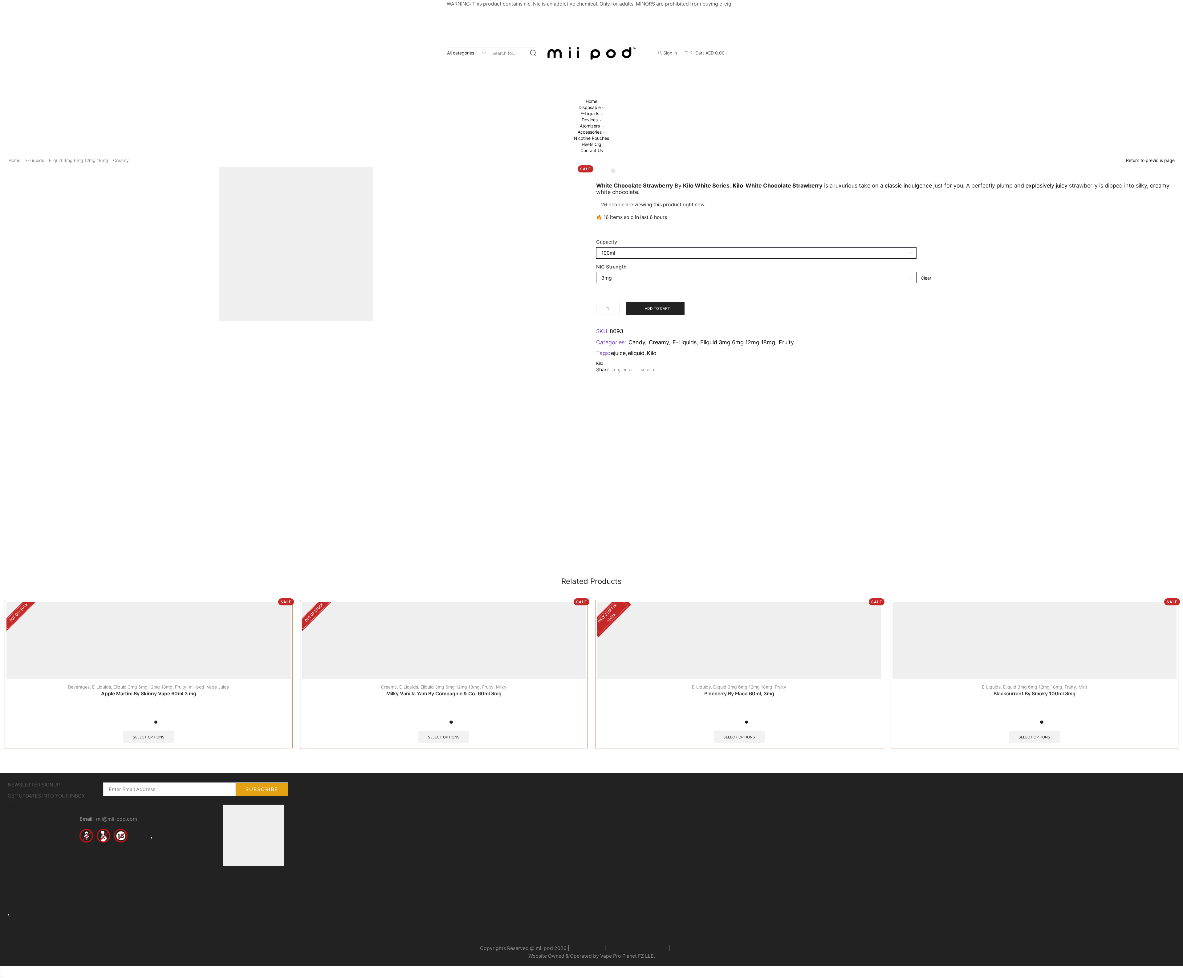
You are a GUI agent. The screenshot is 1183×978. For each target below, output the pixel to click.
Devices (590, 119)
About (29, 820)
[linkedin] (642, 369)
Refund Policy (687, 948)
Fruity (786, 342)
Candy (636, 342)
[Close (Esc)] (0, 970)
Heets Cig (591, 144)
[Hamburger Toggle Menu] (8, 914)
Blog (41, 820)
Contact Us (591, 150)
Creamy (121, 160)
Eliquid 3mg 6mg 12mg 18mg (78, 160)
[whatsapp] (648, 369)
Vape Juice (218, 686)
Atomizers (590, 125)
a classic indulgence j (907, 185)
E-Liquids (589, 113)
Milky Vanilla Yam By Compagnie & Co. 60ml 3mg (444, 694)
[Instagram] (104, 856)
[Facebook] (619, 369)
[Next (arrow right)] (3, 976)
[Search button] (533, 53)
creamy (1159, 185)
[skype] (653, 369)
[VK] (625, 369)
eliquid (636, 353)
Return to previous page (1150, 160)
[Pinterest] (630, 369)
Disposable (590, 107)
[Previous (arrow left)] (0, 976)
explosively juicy (1046, 185)
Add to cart (657, 308)
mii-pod (196, 686)
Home (591, 101)
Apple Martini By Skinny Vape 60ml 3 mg (148, 694)
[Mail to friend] (636, 369)
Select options (149, 737)
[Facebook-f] (87, 856)
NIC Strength (611, 267)
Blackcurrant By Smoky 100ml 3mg (1034, 694)
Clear (926, 278)
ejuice (618, 353)
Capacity (606, 242)
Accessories (590, 132)
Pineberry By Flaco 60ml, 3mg (739, 694)
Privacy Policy (587, 948)
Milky (501, 686)
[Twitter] (613, 369)
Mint (1083, 686)
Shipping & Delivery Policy (637, 948)
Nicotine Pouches (591, 138)
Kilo (738, 185)
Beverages (79, 686)
